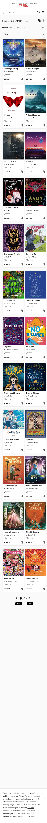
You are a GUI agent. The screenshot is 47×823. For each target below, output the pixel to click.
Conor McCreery (33, 535)
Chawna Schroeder (12, 350)
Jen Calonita (10, 489)
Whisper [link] (7, 115)
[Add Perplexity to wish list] (21, 357)
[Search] (3, 12)
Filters (6, 34)
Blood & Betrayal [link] (32, 532)
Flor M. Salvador (33, 164)
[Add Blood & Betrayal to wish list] (43, 542)
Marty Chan (9, 396)
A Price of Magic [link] (32, 69)
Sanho (8, 211)
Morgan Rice (10, 72)
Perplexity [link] (8, 347)
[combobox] (18, 12)
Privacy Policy (24, 796)
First (18, 604)
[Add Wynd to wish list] (43, 218)
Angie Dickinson (33, 396)
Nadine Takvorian (33, 442)
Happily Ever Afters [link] (11, 532)
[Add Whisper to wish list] (21, 125)
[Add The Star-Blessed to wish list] (43, 403)
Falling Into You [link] (32, 578)
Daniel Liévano (32, 303)
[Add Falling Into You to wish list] (43, 588)
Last (30, 604)
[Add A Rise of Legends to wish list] (43, 125)
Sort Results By (7, 27)
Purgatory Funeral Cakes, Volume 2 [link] (12, 208)
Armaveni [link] (29, 440)
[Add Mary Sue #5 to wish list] (21, 588)
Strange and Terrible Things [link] (12, 254)
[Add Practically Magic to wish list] (21, 496)
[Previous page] (16, 598)
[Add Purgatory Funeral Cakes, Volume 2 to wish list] (21, 218)
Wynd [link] (28, 208)
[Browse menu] (43, 12)
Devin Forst (9, 257)
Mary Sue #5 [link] (9, 578)
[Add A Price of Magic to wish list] (43, 79)
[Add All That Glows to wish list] (21, 310)
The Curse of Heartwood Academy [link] (12, 393)
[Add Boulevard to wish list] (43, 171)
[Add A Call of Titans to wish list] (21, 171)
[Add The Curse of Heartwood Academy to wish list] (21, 403)
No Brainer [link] (30, 347)
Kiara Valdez (32, 257)
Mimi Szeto (9, 442)
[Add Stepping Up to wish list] (43, 264)
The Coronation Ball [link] (34, 486)
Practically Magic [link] (10, 486)
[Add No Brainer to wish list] (43, 357)
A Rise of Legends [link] (33, 115)
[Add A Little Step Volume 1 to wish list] (21, 449)
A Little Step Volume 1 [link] (12, 440)
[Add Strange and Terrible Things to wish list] (21, 264)
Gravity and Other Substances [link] (34, 301)
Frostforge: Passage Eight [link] (12, 69)
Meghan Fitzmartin (12, 581)
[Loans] (38, 13)
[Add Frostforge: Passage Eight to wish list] (21, 79)
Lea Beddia (31, 350)
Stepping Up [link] (31, 254)
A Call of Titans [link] (10, 162)
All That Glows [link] (9, 301)
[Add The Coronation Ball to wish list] (43, 496)
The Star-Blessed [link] (32, 393)
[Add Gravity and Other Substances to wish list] (43, 310)
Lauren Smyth (10, 303)
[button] (39, 21)
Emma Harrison (33, 581)
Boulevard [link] (30, 162)
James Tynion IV (33, 211)
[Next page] (32, 598)
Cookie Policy (30, 816)
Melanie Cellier (33, 489)
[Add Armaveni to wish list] (43, 449)
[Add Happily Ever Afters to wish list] (21, 542)
